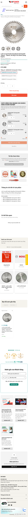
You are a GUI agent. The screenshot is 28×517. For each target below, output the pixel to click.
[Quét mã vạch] (22, 6)
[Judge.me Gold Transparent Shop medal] (7, 356)
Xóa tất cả (14, 146)
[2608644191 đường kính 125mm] (9, 80)
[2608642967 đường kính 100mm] (9, 74)
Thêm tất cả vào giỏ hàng (14, 142)
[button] (3, 48)
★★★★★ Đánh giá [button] (26, 260)
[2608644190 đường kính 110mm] (9, 77)
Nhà (2, 14)
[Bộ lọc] (6, 377)
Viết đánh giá (14, 384)
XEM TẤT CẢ (14, 466)
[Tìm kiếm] (25, 6)
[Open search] (3, 377)
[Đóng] (7, 500)
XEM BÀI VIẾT (7, 420)
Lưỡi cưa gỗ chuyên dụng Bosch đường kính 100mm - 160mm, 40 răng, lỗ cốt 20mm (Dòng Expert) (7, 330)
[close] (12, 310)
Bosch (8, 61)
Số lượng (2, 83)
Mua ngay (14, 95)
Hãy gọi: (16, 9)
